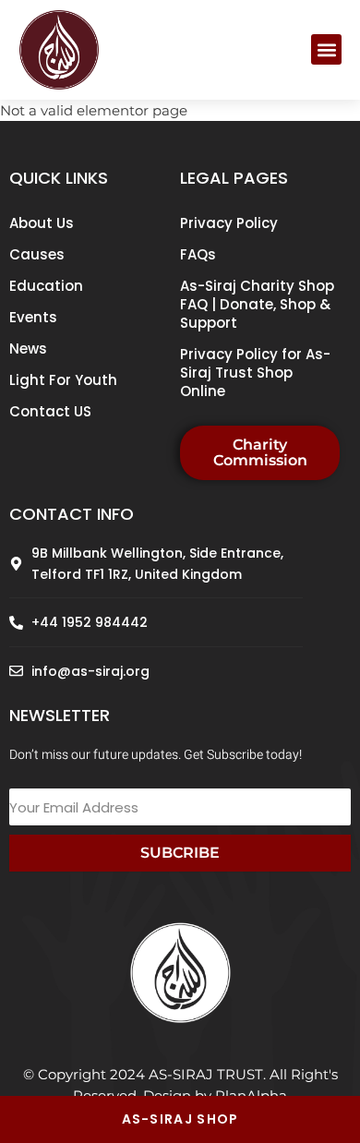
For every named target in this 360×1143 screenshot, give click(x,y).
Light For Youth (63, 380)
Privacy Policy (229, 223)
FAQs (198, 254)
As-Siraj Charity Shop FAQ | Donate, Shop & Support (257, 304)
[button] (326, 49)
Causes (37, 254)
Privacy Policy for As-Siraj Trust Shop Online (255, 372)
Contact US (50, 411)
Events (33, 317)
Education (46, 285)
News (28, 348)
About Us (41, 223)
